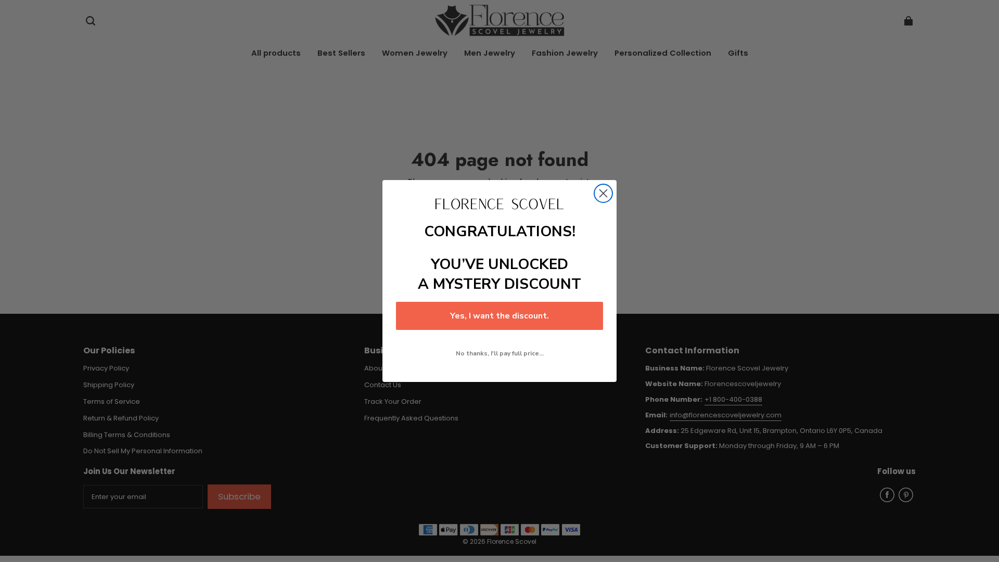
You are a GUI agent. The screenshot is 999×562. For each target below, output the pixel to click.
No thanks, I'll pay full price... (500, 353)
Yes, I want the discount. (499, 316)
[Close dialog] (603, 193)
